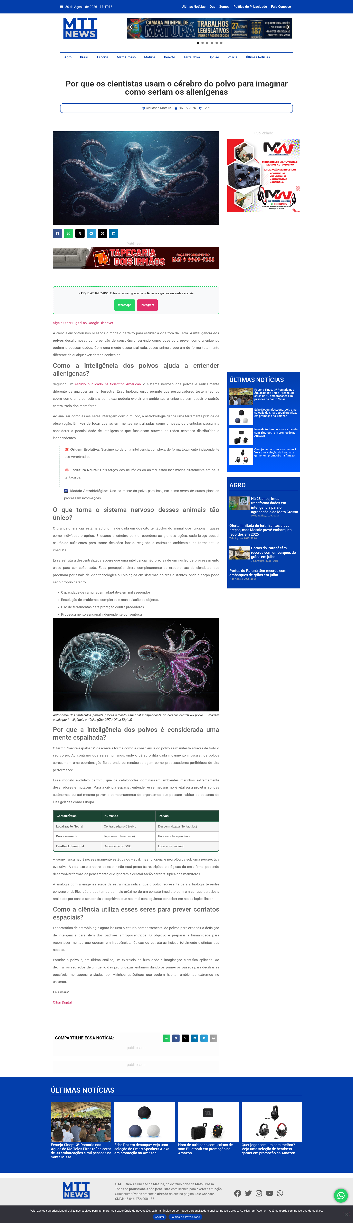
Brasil (84, 57)
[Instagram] (259, 1193)
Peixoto (169, 57)
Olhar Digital (62, 1002)
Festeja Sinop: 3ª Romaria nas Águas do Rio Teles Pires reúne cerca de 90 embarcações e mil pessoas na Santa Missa (274, 394)
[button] (57, 233)
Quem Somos (219, 7)
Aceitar (159, 1217)
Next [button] (287, 27)
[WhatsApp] (136, 258)
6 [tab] (221, 43)
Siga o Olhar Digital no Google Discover (83, 323)
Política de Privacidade (250, 7)
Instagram (147, 305)
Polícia (232, 57)
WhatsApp (124, 305)
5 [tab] (217, 43)
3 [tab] (207, 43)
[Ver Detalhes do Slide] (263, 175)
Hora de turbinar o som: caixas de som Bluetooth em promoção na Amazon (276, 432)
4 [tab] (212, 43)
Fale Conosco (281, 7)
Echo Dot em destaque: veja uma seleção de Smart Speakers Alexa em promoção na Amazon (275, 413)
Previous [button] (132, 27)
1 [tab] (198, 43)
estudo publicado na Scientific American (108, 384)
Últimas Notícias (194, 7)
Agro (67, 57)
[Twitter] (248, 1193)
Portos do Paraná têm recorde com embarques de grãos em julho (273, 552)
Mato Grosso (126, 57)
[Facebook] (237, 1193)
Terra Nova (192, 57)
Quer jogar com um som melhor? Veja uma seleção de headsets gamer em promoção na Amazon (275, 452)
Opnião (214, 57)
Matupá (149, 57)
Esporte (102, 57)
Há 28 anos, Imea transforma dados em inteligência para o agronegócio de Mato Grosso (274, 505)
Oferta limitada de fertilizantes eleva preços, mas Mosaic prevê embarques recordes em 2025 (260, 529)
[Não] (346, 1214)
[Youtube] (269, 1193)
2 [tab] (202, 43)
